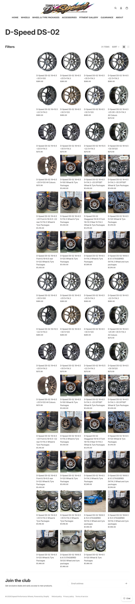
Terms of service (81, 596)
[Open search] (115, 8)
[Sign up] (126, 583)
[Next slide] (56, 62)
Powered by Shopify (41, 596)
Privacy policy (68, 596)
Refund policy (57, 596)
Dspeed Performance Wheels (22, 596)
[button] (115, 47)
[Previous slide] (38, 62)
